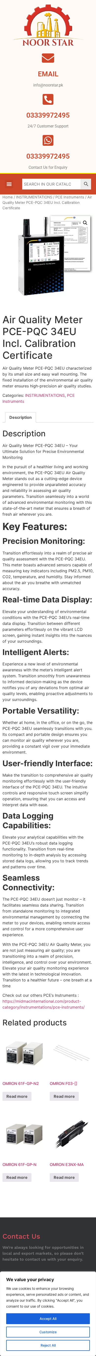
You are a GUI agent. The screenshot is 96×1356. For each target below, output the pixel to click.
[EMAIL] (48, 58)
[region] (48, 1313)
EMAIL (48, 74)
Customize (48, 1332)
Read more (17, 1096)
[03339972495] (48, 140)
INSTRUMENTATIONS (34, 197)
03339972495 (48, 156)
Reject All (48, 1345)
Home (7, 197)
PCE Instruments (69, 197)
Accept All (48, 1318)
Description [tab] (20, 417)
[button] (9, 184)
